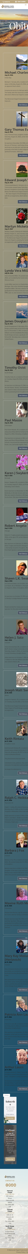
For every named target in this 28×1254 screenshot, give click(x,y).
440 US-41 (10, 1215)
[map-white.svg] (12, 1185)
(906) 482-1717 (9, 1194)
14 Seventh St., (9, 1231)
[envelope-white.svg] (15, 1185)
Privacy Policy (20, 1252)
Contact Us (7, 2)
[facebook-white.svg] (7, 1185)
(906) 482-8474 (10, 1229)
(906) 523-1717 (9, 1213)
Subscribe (10, 1118)
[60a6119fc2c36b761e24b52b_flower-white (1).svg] (9, 1185)
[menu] (25, 4)
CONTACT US (9, 1181)
